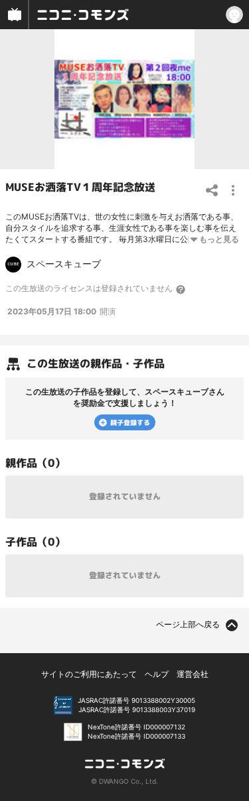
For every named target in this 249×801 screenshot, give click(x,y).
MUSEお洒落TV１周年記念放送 (80, 187)
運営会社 (192, 674)
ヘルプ (157, 674)
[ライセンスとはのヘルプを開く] (181, 289)
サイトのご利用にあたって (89, 674)
